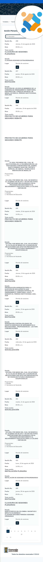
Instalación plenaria (16, 471)
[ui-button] (17, 67)
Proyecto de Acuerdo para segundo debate (19, 117)
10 (21, 534)
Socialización (12, 350)
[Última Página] (10, 537)
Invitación (10, 82)
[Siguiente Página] (7, 537)
